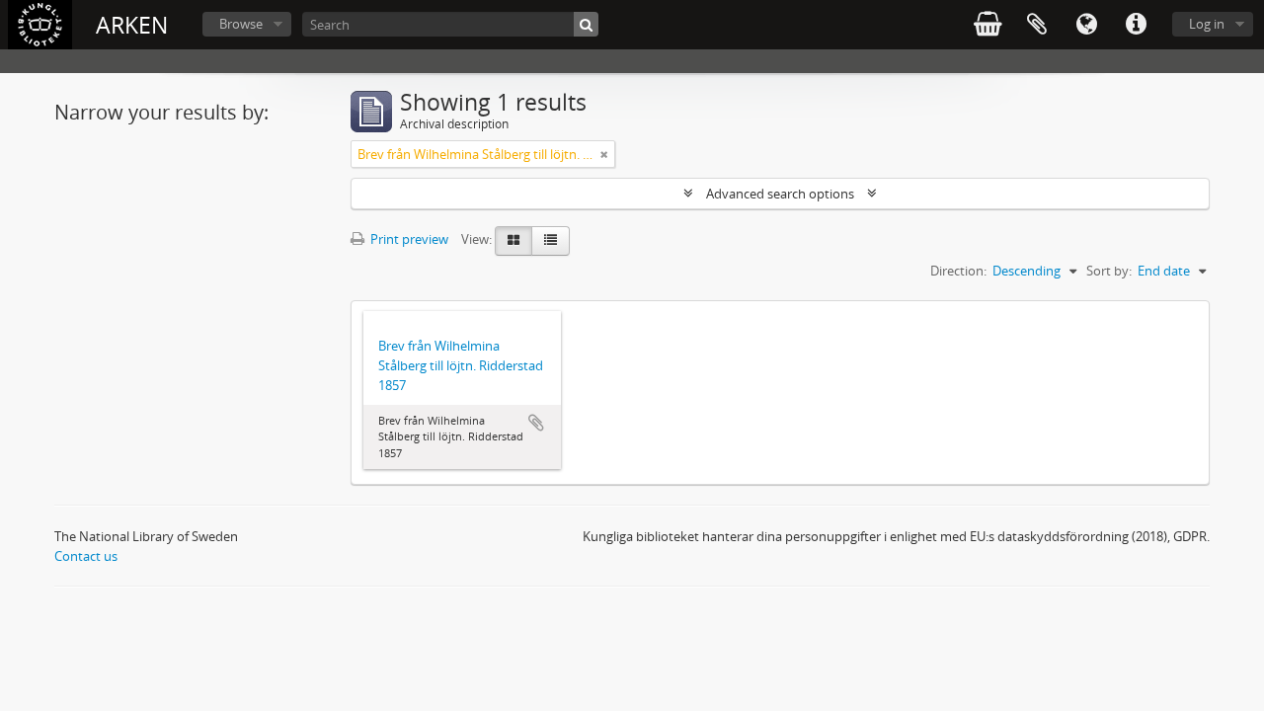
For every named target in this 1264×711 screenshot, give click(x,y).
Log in (1206, 24)
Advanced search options (780, 193)
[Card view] (513, 241)
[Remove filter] (604, 154)
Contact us (86, 556)
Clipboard (1037, 24)
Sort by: (1109, 270)
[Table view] (550, 241)
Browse (241, 24)
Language (1086, 24)
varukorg (987, 24)
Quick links (1135, 24)
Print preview (407, 239)
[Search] (586, 24)
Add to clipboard (536, 423)
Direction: (958, 270)
